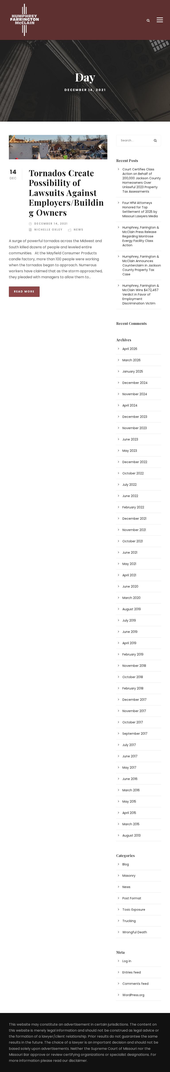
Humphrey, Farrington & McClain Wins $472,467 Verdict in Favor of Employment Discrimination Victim (140, 294)
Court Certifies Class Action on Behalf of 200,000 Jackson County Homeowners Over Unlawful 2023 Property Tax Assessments (141, 180)
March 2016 (131, 790)
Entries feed (131, 972)
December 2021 (134, 518)
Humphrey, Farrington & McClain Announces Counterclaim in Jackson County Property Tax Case (141, 265)
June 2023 (130, 439)
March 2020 (131, 598)
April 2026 (129, 349)
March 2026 (131, 360)
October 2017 (132, 722)
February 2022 (133, 507)
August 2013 (131, 835)
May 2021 (129, 564)
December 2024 (135, 383)
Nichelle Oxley (48, 229)
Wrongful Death (134, 932)
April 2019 (129, 643)
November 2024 (134, 394)
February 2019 (132, 654)
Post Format (131, 898)
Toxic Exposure (133, 909)
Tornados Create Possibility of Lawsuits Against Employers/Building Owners (66, 192)
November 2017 (134, 711)
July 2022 (129, 484)
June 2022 (130, 496)
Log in (126, 961)
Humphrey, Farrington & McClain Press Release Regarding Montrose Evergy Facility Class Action (140, 236)
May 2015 (129, 801)
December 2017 (134, 699)
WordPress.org (133, 995)
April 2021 (129, 575)
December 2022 (134, 462)
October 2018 (132, 677)
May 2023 (129, 450)
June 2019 (129, 632)
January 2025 (132, 371)
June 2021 (129, 552)
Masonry (128, 875)
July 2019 (129, 620)
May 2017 (129, 767)
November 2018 (134, 665)
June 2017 (129, 756)
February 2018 (132, 688)
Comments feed (135, 983)
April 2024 (129, 405)
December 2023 (134, 417)
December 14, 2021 (51, 223)
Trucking (129, 921)
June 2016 (129, 779)
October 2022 (133, 473)
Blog (125, 864)
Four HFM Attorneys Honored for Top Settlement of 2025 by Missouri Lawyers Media (140, 209)
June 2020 (130, 586)
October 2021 (132, 541)
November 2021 (134, 530)
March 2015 (130, 824)
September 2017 (134, 733)
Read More (24, 291)
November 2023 (134, 428)
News (78, 229)
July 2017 (129, 745)
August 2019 (131, 609)
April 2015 (129, 813)
